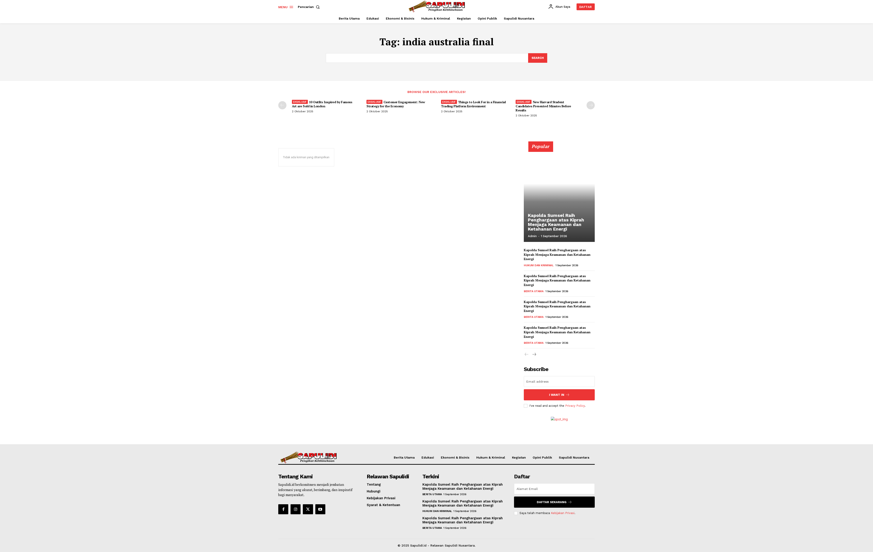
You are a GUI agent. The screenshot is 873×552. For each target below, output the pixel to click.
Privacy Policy (575, 405)
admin (532, 236)
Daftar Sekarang (552, 502)
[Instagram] (296, 509)
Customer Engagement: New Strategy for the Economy (395, 104)
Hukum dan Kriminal (538, 265)
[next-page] (591, 105)
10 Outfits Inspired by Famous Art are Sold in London (322, 104)
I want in (556, 394)
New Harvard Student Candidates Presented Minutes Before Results (543, 106)
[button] (309, 7)
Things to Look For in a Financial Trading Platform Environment (473, 104)
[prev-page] (282, 105)
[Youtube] (320, 509)
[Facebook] (283, 509)
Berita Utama (533, 291)
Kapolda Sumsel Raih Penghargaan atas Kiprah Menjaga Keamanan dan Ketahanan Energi (556, 222)
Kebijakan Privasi (562, 513)
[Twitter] (308, 509)
